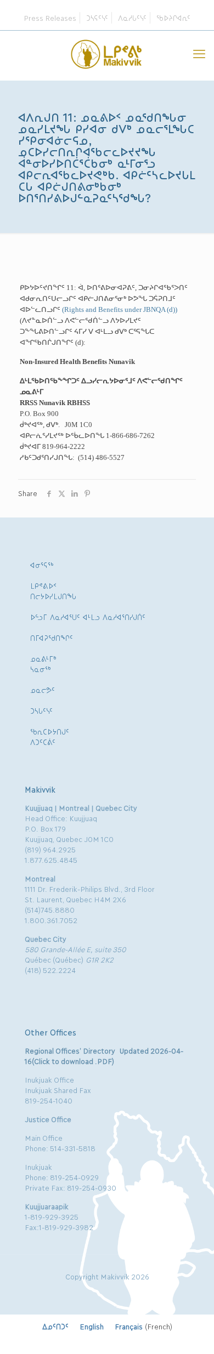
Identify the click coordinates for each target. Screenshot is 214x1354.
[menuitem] (55, 1326)
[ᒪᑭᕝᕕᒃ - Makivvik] (107, 52)
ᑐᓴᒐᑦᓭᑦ (41, 710)
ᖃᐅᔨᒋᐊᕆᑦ (173, 17)
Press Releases (50, 17)
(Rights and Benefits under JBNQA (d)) (119, 309)
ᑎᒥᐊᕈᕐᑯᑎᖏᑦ (51, 637)
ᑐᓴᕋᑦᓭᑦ (97, 17)
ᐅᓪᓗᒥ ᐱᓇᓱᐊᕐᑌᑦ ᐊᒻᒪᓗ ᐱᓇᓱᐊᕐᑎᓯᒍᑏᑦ (87, 616)
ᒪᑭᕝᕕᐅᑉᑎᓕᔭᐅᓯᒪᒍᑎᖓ (53, 590)
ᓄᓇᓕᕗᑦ (42, 689)
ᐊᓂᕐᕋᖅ (42, 564)
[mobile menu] (199, 52)
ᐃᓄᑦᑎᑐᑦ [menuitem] (55, 1326)
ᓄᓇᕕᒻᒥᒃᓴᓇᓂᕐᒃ (43, 663)
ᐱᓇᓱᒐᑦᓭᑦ (132, 17)
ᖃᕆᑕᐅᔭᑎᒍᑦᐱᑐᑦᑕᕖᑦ (49, 736)
